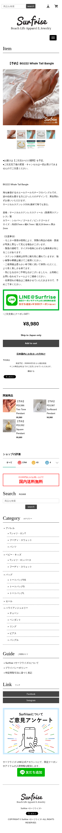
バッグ (9, 574)
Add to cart (31, 343)
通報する (31, 371)
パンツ (13, 546)
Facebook (31, 694)
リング (13, 626)
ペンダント (15, 619)
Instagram (31, 700)
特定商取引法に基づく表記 (18, 672)
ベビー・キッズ (13, 554)
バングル (14, 640)
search (30, 6)
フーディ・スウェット (21, 540)
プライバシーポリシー (16, 668)
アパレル (10, 528)
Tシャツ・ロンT (18, 533)
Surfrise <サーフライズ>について (22, 663)
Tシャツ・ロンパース (20, 560)
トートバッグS (17, 586)
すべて (9, 462)
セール (9, 601)
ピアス (13, 633)
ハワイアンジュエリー (17, 608)
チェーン (14, 613)
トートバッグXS (18, 580)
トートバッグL (17, 593)
